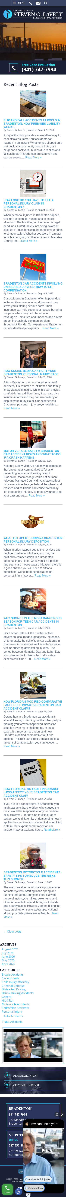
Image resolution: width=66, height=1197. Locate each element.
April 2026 (8, 964)
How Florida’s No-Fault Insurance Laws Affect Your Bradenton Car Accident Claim (31, 792)
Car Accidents (10, 978)
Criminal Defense (13, 986)
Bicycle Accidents (13, 974)
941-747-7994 (18, 1114)
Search (45, 3)
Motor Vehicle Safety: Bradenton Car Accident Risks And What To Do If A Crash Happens (32, 454)
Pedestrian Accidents (15, 1008)
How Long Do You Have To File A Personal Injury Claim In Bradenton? (29, 203)
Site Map (23, 1188)
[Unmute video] (43, 1150)
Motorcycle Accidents (15, 1004)
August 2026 (10, 949)
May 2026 (8, 960)
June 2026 (8, 957)
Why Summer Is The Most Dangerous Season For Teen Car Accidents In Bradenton (33, 622)
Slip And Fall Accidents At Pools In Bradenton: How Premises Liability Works (32, 124)
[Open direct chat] (56, 1114)
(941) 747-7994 (39, 69)
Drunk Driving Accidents (18, 993)
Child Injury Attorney (15, 982)
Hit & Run (8, 1000)
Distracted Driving (14, 989)
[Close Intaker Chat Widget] (62, 1114)
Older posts (12, 931)
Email (38, 3)
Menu (21, 3)
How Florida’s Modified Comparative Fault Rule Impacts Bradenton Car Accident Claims (33, 705)
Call (30, 3)
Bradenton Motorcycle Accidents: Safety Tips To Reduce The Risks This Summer (32, 876)
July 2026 (8, 953)
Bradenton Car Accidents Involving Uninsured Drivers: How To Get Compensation (33, 287)
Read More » (33, 157)
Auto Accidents (13, 1016)
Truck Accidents (12, 1022)
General (7, 997)
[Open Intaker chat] (28, 1195)
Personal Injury (12, 1011)
